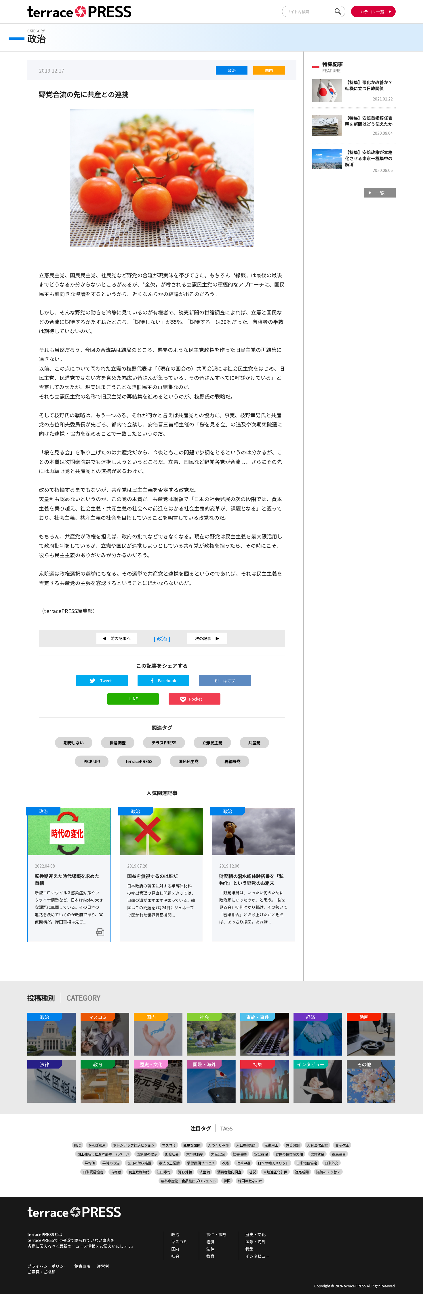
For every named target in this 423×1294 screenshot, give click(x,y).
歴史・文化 (255, 1234)
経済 (210, 1241)
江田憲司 (164, 1171)
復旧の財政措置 (139, 1162)
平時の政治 (111, 1162)
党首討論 (293, 1145)
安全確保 (261, 1153)
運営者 (103, 1266)
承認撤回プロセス (201, 1162)
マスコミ (169, 1145)
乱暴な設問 (192, 1145)
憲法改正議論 (169, 1162)
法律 (210, 1249)
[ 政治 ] (162, 638)
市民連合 (339, 1153)
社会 (175, 1256)
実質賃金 (317, 1153)
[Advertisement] (354, 293)
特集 (249, 1249)
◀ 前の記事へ (116, 638)
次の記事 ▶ (207, 638)
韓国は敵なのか (250, 1180)
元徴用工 (271, 1145)
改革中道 (243, 1162)
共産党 (254, 742)
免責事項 (82, 1266)
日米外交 (331, 1162)
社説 (252, 1171)
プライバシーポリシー (47, 1266)
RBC (77, 1145)
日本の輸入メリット (273, 1162)
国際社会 (172, 1153)
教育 (210, 1256)
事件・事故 (216, 1234)
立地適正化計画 (275, 1171)
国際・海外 (255, 1241)
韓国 (227, 1180)
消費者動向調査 (229, 1171)
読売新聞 (302, 1171)
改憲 (225, 1162)
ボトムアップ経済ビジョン (134, 1145)
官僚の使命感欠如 (289, 1153)
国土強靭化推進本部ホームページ (103, 1153)
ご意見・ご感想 (41, 1272)
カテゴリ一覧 (372, 11)
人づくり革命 (218, 1145)
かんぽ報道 (97, 1145)
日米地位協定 (306, 1162)
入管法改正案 (317, 1145)
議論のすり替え (328, 1171)
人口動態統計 (246, 1145)
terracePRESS (139, 761)
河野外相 (185, 1171)
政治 (232, 70)
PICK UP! (91, 761)
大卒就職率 (194, 1153)
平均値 (90, 1162)
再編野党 (232, 761)
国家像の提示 (147, 1153)
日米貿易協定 (93, 1171)
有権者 (116, 1171)
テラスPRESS (164, 742)
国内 (269, 70)
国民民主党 (188, 761)
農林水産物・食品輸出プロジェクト (188, 1180)
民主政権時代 (139, 1171)
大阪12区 (218, 1153)
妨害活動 (240, 1153)
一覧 (379, 192)
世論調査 (118, 742)
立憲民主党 (212, 742)
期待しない (74, 742)
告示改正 (342, 1145)
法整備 (204, 1171)
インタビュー (257, 1256)
